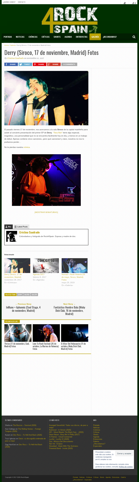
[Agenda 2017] (46, 265)
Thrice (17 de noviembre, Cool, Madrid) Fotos (16, 345)
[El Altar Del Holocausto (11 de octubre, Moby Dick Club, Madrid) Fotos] (74, 341)
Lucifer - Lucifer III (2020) (59, 439)
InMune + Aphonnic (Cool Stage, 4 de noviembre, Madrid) (23, 309)
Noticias (20, 36)
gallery (34, 294)
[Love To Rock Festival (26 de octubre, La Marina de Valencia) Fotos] (46, 341)
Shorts (57, 36)
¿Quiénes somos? (9, 2)
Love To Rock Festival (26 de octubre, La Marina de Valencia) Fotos (46, 346)
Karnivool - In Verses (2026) (60, 430)
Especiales (9, 43)
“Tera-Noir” (57, 133)
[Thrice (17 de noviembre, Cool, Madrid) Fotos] (17, 341)
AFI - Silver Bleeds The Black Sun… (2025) (66, 432)
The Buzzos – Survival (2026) (24, 425)
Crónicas (33, 36)
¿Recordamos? (110, 36)
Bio (9, 227)
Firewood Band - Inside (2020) (61, 448)
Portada (8, 36)
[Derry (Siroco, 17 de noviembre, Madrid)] (17, 265)
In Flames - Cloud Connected (60, 437)
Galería (95, 36)
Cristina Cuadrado (15, 58)
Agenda (68, 36)
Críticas (46, 36)
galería (26, 294)
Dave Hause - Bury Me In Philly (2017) (64, 434)
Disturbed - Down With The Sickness (63, 446)
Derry (20, 294)
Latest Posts (22, 227)
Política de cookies (126, 467)
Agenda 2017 (39, 274)
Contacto (21, 2)
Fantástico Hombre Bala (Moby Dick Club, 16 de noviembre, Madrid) (69, 310)
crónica (26, 147)
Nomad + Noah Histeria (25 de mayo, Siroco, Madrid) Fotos (73, 277)
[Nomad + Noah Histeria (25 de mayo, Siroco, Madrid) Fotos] (75, 265)
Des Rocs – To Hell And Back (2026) (27, 435)
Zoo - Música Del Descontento (61, 441)
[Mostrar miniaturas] (46, 212)
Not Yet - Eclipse (55, 444)
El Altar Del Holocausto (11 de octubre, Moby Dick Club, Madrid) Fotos (73, 346)
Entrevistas (81, 36)
